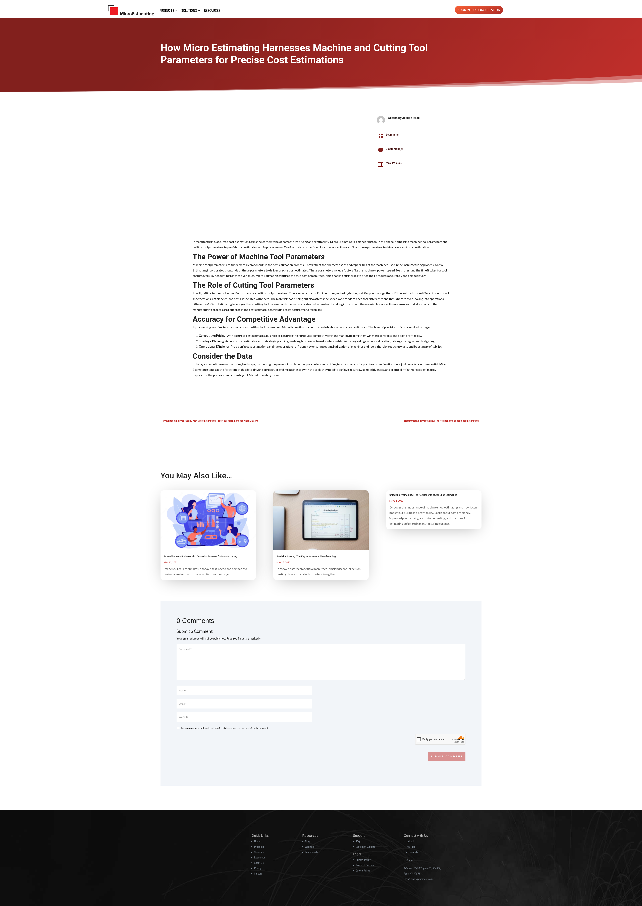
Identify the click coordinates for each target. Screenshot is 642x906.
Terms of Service (365, 865)
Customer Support (365, 846)
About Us (259, 862)
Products (166, 11)
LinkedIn (410, 841)
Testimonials (311, 852)
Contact (410, 860)
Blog (307, 841)
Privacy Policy (363, 859)
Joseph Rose (411, 118)
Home (257, 841)
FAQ (358, 841)
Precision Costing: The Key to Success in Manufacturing (306, 556)
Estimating (392, 134)
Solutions (189, 11)
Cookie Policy (363, 870)
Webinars (309, 846)
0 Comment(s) (394, 148)
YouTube (410, 846)
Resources (212, 11)
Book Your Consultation (478, 10)
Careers (258, 873)
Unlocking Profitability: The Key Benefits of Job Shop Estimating (423, 495)
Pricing (257, 868)
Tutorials (413, 852)
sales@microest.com (422, 879)
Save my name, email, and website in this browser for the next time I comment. (225, 728)
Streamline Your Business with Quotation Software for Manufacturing (200, 556)
